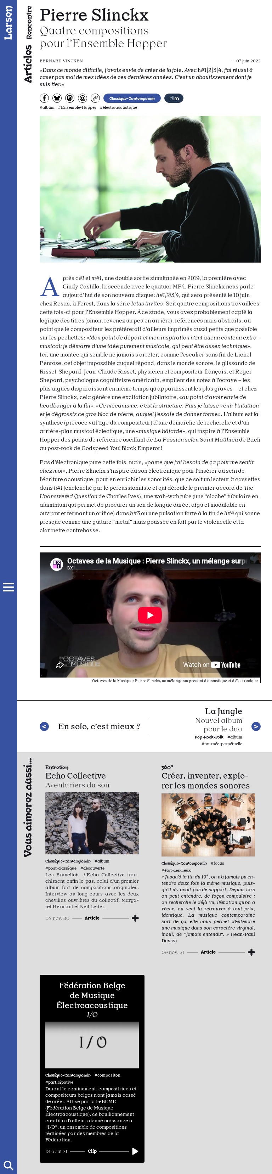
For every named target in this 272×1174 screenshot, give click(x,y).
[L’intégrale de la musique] (173, 98)
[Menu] (8, 587)
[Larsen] (8, 23)
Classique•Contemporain (132, 98)
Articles (27, 64)
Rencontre (28, 22)
